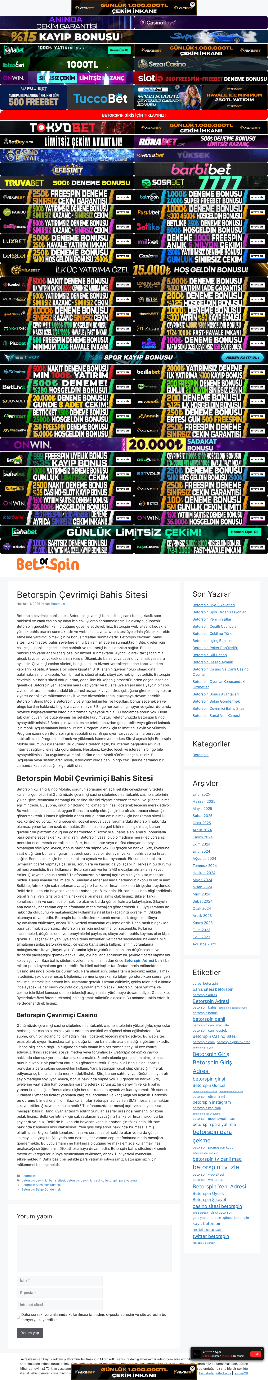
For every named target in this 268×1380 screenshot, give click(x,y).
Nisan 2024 (202, 887)
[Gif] (134, 270)
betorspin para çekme (212, 1136)
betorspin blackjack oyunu (233, 1007)
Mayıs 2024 (202, 880)
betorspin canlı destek (210, 1030)
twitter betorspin (211, 1236)
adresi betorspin (205, 983)
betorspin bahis (204, 1007)
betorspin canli (209, 1019)
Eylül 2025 (201, 794)
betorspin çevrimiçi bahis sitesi (43, 1180)
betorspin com (204, 1042)
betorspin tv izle (216, 1167)
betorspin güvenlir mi (209, 1097)
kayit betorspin (207, 1223)
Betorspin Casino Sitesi (215, 1036)
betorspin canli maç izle (211, 1025)
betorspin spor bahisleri (205, 1153)
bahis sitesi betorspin (213, 989)
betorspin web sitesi (208, 1174)
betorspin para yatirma (121, 1180)
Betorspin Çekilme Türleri (213, 633)
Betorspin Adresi (211, 1001)
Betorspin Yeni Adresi (219, 1186)
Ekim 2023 (201, 930)
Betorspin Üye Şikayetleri (214, 605)
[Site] (67, 197)
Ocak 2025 (202, 823)
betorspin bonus (205, 1013)
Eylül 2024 (201, 851)
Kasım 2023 (203, 923)
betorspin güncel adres (205, 1091)
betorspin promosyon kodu (213, 1147)
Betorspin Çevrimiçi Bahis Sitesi (219, 708)
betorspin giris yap (203, 1047)
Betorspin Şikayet (209, 1199)
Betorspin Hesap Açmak (213, 662)
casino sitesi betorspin (217, 1206)
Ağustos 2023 (204, 944)
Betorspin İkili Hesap (210, 655)
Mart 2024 (201, 894)
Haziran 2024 (204, 873)
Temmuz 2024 (205, 866)
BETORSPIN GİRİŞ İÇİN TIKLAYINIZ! (134, 115)
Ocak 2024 (202, 908)
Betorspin (28, 1175)
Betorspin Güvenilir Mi (231, 1091)
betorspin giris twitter (233, 1042)
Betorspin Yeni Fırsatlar (212, 619)
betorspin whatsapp (208, 1180)
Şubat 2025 (202, 816)
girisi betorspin (221, 1212)
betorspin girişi (209, 1079)
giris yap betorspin (207, 1218)
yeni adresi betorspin (204, 1242)
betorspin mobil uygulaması (214, 1119)
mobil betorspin (208, 1229)
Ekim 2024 (201, 844)
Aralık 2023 (202, 915)
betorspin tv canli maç (217, 1159)
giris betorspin (200, 1212)
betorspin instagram (212, 1102)
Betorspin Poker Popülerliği (215, 648)
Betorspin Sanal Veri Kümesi (41, 1185)
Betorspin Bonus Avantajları (216, 694)
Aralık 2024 (202, 830)
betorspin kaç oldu (207, 1108)
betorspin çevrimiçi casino (85, 1180)
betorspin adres (205, 995)
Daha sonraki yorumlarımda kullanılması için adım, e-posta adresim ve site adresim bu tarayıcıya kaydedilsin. (93, 1317)
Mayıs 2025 (202, 808)
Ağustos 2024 (204, 858)
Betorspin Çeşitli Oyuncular (215, 626)
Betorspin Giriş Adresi (212, 1066)
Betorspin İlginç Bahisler (213, 641)
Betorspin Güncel (209, 1085)
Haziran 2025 (204, 801)
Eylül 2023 (201, 937)
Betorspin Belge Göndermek (41, 1189)
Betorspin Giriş (211, 1054)
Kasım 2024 (203, 837)
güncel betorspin (236, 1218)
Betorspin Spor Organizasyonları (219, 612)
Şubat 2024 (203, 901)
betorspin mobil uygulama (206, 1113)
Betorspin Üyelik (208, 1193)
